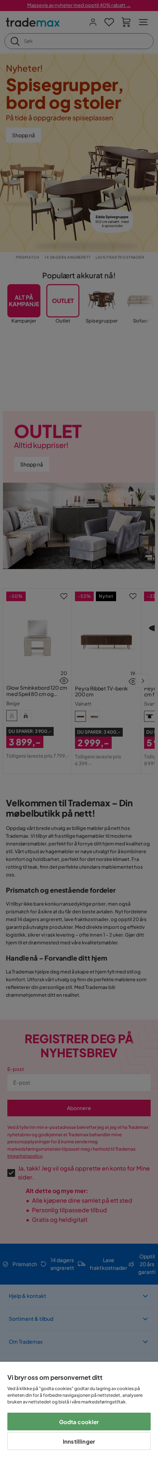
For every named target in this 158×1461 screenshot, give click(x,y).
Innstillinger (79, 1441)
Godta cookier (79, 1421)
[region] (79, 1411)
